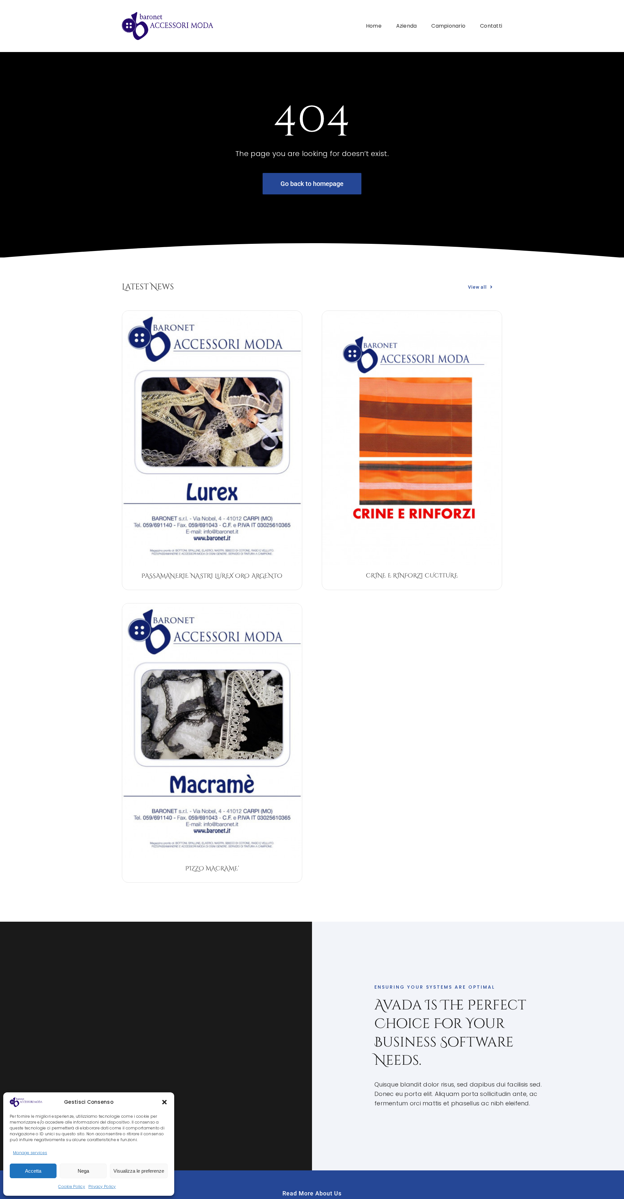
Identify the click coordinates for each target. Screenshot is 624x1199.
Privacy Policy (102, 1186)
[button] (164, 1102)
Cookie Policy (71, 1186)
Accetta (33, 1171)
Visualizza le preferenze (138, 1171)
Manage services (30, 1152)
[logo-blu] (167, 15)
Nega (83, 1171)
